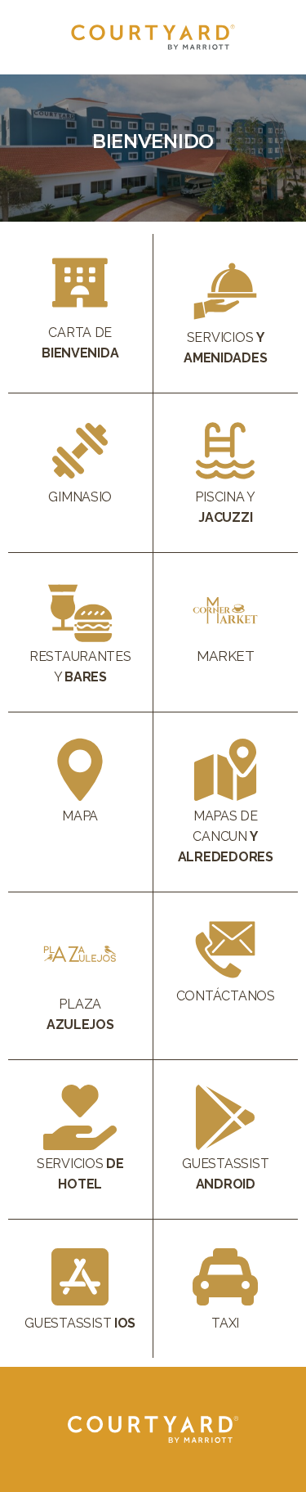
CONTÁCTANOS (225, 996)
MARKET (226, 656)
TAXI (225, 1323)
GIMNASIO (80, 497)
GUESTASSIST (79, 1323)
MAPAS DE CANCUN (225, 836)
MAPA (80, 816)
